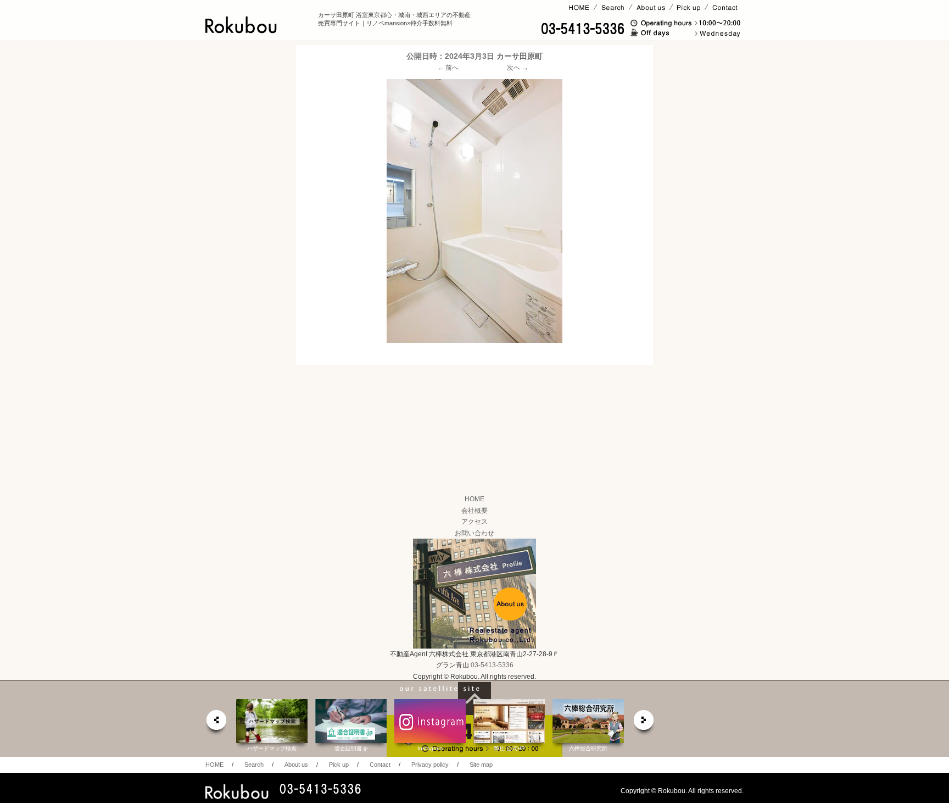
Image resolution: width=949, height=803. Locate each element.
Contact (380, 764)
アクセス (474, 521)
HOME (474, 499)
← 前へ (448, 67)
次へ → (517, 67)
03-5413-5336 (492, 665)
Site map (481, 764)
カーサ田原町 (519, 56)
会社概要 (474, 510)
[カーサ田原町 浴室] (474, 211)
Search (254, 764)
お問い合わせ (474, 533)
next (644, 723)
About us (296, 764)
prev (215, 723)
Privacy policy (430, 764)
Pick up (339, 764)
